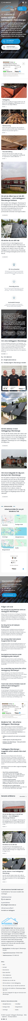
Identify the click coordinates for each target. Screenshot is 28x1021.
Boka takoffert (6, 972)
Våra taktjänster (7, 975)
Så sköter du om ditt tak (9, 980)
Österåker (17, 1004)
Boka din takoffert (20, 8)
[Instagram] (26, 2)
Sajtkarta (4, 1016)
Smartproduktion (12, 1016)
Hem (4, 964)
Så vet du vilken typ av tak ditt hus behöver (14, 985)
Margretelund (18, 1007)
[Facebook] (23, 3)
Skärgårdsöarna (7, 1004)
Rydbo (17, 1009)
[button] (9, 595)
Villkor (25, 1015)
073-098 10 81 (7, 588)
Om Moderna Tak (7, 977)
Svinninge (5, 1009)
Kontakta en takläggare (8, 910)
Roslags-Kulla (6, 1007)
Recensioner (6, 970)
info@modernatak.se (9, 590)
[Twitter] (6, 1019)
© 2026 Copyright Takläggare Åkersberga (12, 1015)
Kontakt (5, 967)
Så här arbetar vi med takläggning (12, 983)
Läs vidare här (5, 215)
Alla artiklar (22, 796)
